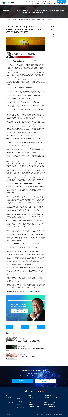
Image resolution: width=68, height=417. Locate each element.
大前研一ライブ (28, 291)
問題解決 (18, 396)
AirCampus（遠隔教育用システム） (50, 406)
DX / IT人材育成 (19, 401)
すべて (52, 29)
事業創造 (18, 409)
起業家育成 (18, 406)
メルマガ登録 (30, 404)
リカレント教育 (30, 409)
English (54, 1)
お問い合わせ (62, 1)
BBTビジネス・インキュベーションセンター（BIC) (52, 399)
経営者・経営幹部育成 (20, 407)
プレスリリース (30, 397)
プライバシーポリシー (48, 414)
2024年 (52, 31)
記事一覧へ (26, 327)
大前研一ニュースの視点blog (12, 19)
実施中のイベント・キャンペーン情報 (34, 399)
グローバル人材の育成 (20, 399)
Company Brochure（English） (50, 404)
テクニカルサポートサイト (48, 395)
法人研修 (48, 3)
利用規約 (37, 414)
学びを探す (43, 3)
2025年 (52, 34)
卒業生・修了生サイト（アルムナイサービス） (52, 397)
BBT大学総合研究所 (47, 409)
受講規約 (42, 414)
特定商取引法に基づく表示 (58, 414)
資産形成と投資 (19, 404)
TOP (6, 19)
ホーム (32, 3)
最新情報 (26, 1)
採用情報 (44, 1)
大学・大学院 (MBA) (54, 3)
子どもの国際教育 (62, 3)
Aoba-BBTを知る (36, 3)
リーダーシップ (19, 398)
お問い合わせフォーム (22, 380)
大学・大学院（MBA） (9, 402)
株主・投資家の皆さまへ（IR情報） (34, 1)
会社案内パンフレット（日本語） (49, 402)
